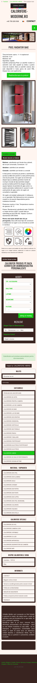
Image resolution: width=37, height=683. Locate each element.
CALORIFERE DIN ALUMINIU (12, 477)
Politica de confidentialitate (11, 588)
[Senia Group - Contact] (28, 241)
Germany (23, 662)
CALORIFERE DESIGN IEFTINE (12, 461)
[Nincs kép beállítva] (9, 137)
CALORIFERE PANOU (10, 433)
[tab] (9, 154)
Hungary (28, 662)
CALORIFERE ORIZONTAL (11, 421)
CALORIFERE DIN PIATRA (11, 489)
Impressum (7, 600)
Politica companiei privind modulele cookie (16, 596)
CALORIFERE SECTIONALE (12, 429)
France (18, 662)
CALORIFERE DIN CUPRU (11, 497)
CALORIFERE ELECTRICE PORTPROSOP (16, 445)
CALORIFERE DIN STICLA (11, 513)
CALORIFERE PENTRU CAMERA (13, 401)
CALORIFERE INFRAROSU (11, 540)
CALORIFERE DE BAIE (10, 409)
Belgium (8, 662)
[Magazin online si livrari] (18, 241)
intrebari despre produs (9, 259)
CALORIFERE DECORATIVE (12, 417)
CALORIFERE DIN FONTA (11, 493)
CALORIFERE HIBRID (16, 1)
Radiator (5, 1)
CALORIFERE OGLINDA (10, 509)
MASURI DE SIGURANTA (11, 592)
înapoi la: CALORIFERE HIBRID (18, 365)
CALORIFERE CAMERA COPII (12, 528)
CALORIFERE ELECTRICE (11, 449)
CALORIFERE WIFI (9, 548)
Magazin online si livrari (10, 580)
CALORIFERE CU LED (10, 536)
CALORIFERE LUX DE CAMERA (13, 405)
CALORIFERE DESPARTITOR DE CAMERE (16, 544)
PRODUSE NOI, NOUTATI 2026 (12, 393)
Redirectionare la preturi (18, 75)
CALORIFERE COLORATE (11, 505)
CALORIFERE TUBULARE (11, 437)
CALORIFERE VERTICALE (11, 425)
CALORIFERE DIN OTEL (10, 473)
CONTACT (31, 21)
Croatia (13, 662)
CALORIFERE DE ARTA (10, 397)
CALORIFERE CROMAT (10, 485)
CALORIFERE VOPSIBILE (11, 532)
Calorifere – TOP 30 (9, 560)
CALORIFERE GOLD (9, 481)
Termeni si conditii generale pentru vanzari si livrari (18, 584)
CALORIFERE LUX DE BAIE (11, 413)
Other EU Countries (12, 664)
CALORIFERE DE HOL (10, 524)
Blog (5, 564)
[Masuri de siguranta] (9, 241)
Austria (3, 662)
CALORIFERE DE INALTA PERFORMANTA (16, 457)
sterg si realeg (26, 315)
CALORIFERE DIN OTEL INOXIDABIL (14, 501)
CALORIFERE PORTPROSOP (12, 441)
